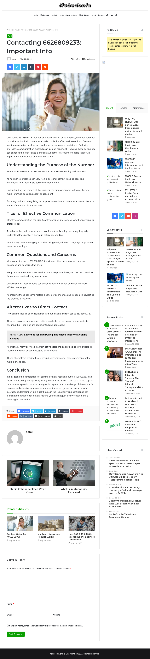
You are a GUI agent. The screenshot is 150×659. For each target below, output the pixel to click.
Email (10, 615)
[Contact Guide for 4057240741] (20, 523)
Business (44, 15)
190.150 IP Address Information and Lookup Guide (113, 291)
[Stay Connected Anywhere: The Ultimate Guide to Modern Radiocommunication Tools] (115, 352)
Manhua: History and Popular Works (49, 535)
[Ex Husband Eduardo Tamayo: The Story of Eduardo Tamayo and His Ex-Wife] (115, 376)
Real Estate (84, 15)
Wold (18, 30)
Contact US (103, 15)
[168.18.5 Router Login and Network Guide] (115, 180)
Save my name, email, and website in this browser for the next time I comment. (46, 626)
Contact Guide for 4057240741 (16, 535)
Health (54, 15)
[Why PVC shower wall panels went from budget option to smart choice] (115, 122)
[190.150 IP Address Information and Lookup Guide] (115, 163)
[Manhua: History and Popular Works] (51, 523)
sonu (14, 59)
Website (56, 615)
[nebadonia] (75, 5)
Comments (139, 108)
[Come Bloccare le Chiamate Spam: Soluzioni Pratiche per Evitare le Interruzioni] (115, 333)
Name (10, 604)
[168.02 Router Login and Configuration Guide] (115, 146)
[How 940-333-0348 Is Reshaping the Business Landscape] (82, 523)
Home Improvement (68, 15)
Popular (123, 108)
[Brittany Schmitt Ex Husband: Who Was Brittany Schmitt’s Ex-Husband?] (115, 406)
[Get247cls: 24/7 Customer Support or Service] (115, 425)
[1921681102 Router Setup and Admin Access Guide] (115, 195)
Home (35, 15)
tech (94, 15)
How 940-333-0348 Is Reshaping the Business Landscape (82, 537)
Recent (109, 108)
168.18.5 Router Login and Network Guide (133, 179)
